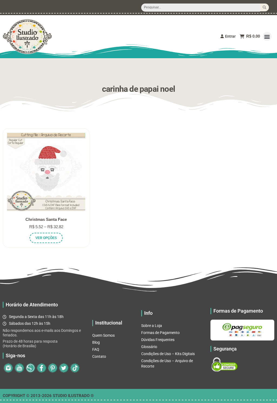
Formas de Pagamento (160, 332)
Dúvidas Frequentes (157, 340)
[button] (267, 36)
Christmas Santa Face (46, 219)
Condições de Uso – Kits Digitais (168, 354)
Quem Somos (103, 335)
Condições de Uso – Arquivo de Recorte (167, 363)
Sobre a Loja (151, 325)
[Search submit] (264, 7)
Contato (99, 356)
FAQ (95, 349)
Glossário (149, 347)
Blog (96, 342)
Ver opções (46, 238)
